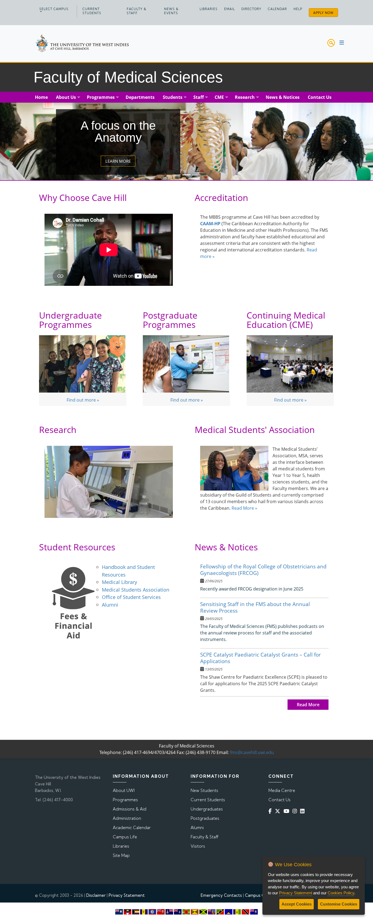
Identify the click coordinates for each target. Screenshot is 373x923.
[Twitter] (278, 811)
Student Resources (77, 547)
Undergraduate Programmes (70, 319)
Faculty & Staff (136, 11)
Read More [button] (308, 705)
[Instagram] (295, 811)
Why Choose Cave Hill (83, 197)
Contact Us (279, 799)
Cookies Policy (341, 893)
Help (298, 9)
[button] (28, 141)
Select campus (54, 9)
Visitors (198, 846)
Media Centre (281, 790)
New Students (204, 790)
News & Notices (226, 547)
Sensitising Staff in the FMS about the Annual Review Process (255, 607)
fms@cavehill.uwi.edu (252, 752)
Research (57, 429)
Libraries (209, 9)
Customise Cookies (338, 904)
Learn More (118, 161)
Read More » (244, 508)
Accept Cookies (297, 904)
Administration (127, 818)
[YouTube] (287, 811)
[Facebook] (271, 811)
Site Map (121, 855)
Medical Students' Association (255, 429)
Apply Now (323, 13)
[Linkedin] (303, 811)
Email (229, 9)
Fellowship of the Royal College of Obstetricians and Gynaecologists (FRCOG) (263, 570)
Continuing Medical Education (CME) (286, 319)
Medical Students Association (135, 589)
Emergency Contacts (221, 895)
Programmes (125, 799)
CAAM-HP (210, 224)
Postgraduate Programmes (170, 319)
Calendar (277, 9)
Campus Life (125, 836)
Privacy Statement (127, 895)
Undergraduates (207, 809)
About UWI (124, 790)
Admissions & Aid (129, 809)
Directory (251, 9)
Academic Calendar (132, 827)
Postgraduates (205, 818)
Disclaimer (96, 895)
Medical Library (120, 581)
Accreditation (221, 197)
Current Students (91, 11)
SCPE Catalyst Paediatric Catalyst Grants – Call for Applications (260, 658)
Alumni (110, 604)
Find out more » (83, 400)
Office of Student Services (131, 596)
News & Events (171, 11)
